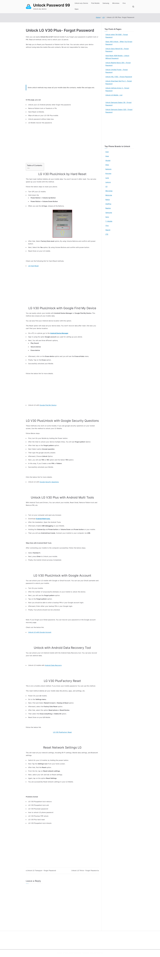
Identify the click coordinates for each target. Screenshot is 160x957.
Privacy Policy (86, 941)
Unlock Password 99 (51, 5)
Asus (107, 156)
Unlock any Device (81, 3)
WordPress (99, 953)
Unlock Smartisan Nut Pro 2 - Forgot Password (118, 82)
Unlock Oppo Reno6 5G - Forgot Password (117, 50)
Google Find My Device (48, 405)
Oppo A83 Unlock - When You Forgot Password (118, 43)
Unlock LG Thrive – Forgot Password (84, 870)
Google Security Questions (49, 482)
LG (106, 186)
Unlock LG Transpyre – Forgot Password (41, 870)
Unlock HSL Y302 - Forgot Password (118, 77)
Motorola (108, 195)
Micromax (115, 3)
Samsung (106, 3)
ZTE (106, 234)
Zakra (91, 953)
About (84, 937)
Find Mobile (95, 3)
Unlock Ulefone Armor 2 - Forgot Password (117, 89)
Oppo (77, 9)
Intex (107, 165)
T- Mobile (108, 221)
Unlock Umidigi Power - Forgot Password (116, 71)
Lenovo (108, 182)
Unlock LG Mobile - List (113, 95)
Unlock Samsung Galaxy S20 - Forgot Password (118, 111)
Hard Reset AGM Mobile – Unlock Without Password (117, 57)
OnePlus (108, 204)
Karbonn (108, 169)
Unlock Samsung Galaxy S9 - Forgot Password (118, 104)
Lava (107, 178)
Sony (107, 217)
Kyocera (108, 173)
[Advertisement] (62, 69)
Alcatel (107, 160)
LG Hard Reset (33, 266)
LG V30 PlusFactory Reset (62, 732)
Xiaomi (107, 230)
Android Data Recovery (53, 665)
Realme (108, 208)
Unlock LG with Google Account (39, 632)
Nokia (107, 199)
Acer (107, 152)
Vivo (124, 3)
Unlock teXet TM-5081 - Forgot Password (116, 36)
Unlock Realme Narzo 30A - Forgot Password (118, 64)
